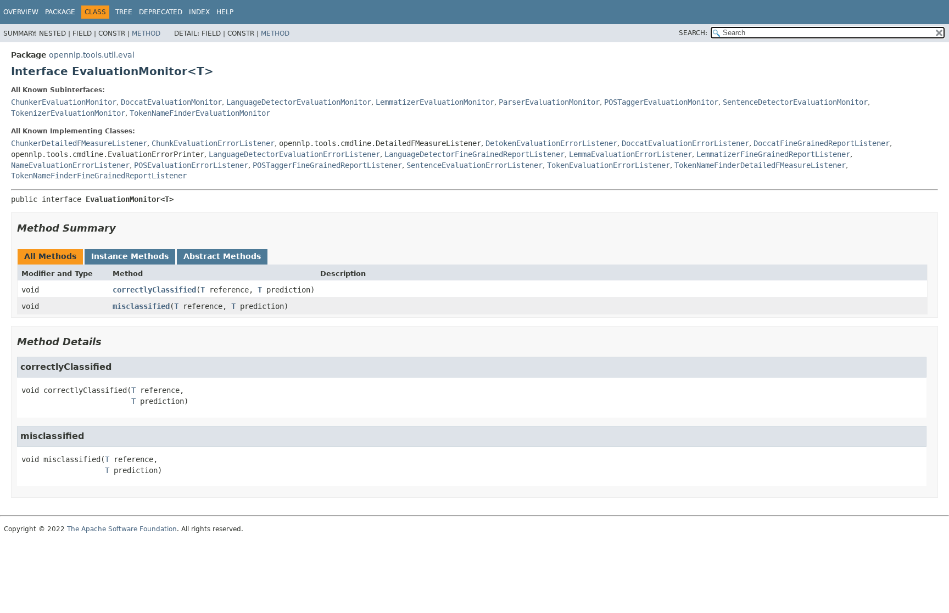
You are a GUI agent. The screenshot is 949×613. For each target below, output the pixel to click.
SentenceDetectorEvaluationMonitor (795, 102)
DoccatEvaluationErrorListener (685, 143)
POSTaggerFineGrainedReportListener (327, 165)
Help (224, 12)
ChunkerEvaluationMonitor (63, 102)
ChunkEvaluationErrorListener (213, 143)
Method (146, 33)
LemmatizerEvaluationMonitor (435, 102)
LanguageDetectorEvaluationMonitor (298, 102)
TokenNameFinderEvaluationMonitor (200, 113)
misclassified (141, 306)
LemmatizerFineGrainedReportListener (773, 154)
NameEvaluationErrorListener (70, 165)
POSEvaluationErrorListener (191, 165)
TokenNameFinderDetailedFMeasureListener (760, 165)
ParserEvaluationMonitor (549, 102)
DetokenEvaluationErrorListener (551, 143)
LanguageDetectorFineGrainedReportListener (474, 154)
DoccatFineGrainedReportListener (821, 143)
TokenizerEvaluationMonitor (68, 113)
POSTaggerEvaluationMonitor (661, 102)
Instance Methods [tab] (130, 256)
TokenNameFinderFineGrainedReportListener (99, 175)
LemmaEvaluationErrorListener (630, 154)
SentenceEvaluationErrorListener (474, 165)
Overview (20, 12)
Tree (123, 12)
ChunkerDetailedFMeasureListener (79, 143)
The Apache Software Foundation (122, 529)
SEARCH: (693, 33)
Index (199, 12)
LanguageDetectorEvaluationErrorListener (294, 154)
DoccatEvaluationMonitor (171, 102)
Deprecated (160, 12)
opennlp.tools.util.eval (92, 54)
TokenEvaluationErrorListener (608, 165)
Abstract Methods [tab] (222, 256)
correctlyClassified (154, 289)
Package (60, 12)
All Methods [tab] (50, 256)
